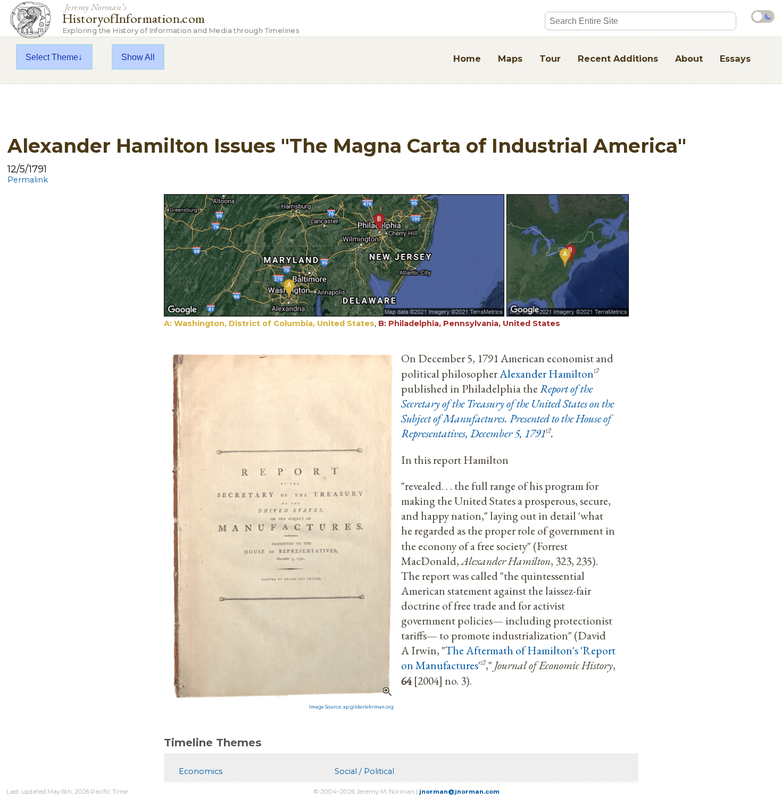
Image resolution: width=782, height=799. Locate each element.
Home (467, 58)
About (689, 58)
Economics (200, 771)
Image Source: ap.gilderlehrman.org (351, 707)
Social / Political (364, 771)
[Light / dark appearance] (763, 16)
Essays (735, 58)
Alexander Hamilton (547, 373)
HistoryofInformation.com (180, 18)
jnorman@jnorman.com (459, 791)
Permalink (27, 180)
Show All (138, 57)
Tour (550, 58)
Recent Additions (618, 58)
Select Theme (52, 57)
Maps (510, 58)
